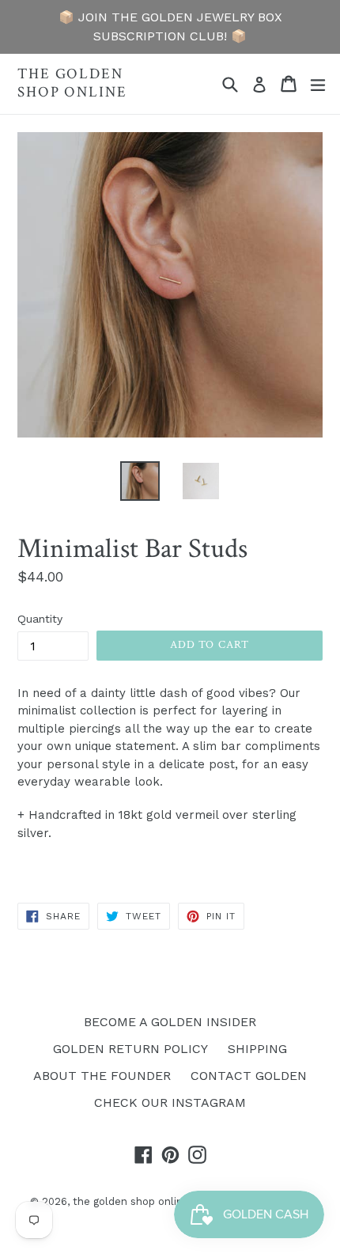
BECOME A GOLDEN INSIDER (170, 1021)
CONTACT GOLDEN (249, 1075)
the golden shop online (72, 84)
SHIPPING (257, 1048)
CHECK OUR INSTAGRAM (170, 1102)
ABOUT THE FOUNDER (102, 1075)
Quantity (39, 618)
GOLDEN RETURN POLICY (130, 1048)
